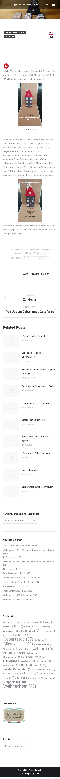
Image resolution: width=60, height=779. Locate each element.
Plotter (23, 665)
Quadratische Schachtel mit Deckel (38, 386)
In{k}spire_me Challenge (16, 653)
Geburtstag (18, 639)
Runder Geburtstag (17, 669)
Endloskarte (8, 631)
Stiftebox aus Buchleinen (34, 420)
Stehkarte (46, 673)
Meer (40, 657)
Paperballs (8, 665)
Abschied (18, 622)
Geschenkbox (41, 640)
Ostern (34, 661)
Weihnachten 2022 (11, 591)
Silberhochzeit (10, 674)
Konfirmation (11, 657)
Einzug (26, 258)
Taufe (7, 678)
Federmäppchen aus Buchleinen (37, 403)
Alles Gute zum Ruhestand (15, 546)
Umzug (30, 678)
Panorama (46, 661)
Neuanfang (36, 258)
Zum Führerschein (30, 470)
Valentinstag (50, 678)
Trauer (18, 677)
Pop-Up (45, 258)
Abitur (7, 622)
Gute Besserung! (10, 573)
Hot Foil (46, 648)
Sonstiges (10, 36)
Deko (38, 627)
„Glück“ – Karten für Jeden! (35, 336)
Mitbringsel (10, 661)
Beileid (8, 626)
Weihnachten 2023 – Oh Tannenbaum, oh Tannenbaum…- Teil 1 (29, 564)
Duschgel (47, 627)
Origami (23, 661)
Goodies (9, 649)
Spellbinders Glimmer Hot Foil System (36, 438)
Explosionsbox (27, 630)
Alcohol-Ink (43, 622)
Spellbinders (29, 673)
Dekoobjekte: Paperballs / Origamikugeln (34, 355)
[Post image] (11, 341)
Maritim (27, 657)
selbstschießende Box (44, 670)
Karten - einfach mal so (15, 32)
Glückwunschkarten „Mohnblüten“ (38, 487)
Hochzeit (27, 648)
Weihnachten (19, 686)
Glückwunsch (18, 644)
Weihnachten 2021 (11, 595)
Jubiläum (35, 653)
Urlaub (39, 678)
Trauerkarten (9, 586)
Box (18, 626)
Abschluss (29, 622)
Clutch (29, 626)
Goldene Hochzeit (43, 644)
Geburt (23, 635)
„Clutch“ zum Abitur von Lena (36, 453)
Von (22, 253)
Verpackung (14, 682)
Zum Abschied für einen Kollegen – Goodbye (38, 371)
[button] (6, 66)
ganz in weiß (10, 635)
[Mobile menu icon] (54, 4)
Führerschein (48, 631)
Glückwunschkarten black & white (18, 578)
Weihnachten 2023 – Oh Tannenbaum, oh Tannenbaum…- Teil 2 (29, 552)
